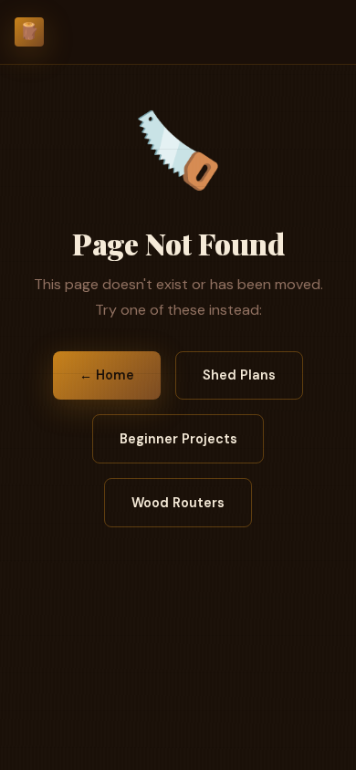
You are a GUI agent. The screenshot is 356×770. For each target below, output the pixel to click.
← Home (106, 375)
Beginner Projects (178, 439)
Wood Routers (178, 502)
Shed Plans (239, 375)
